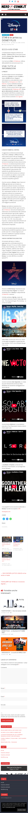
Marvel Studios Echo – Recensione (9, 742)
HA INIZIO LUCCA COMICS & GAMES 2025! (11, 732)
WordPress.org (4, 757)
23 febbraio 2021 (16, 89)
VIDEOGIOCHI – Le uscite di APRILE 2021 (14, 652)
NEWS (11, 35)
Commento (4, 667)
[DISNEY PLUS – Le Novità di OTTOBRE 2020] (14, 616)
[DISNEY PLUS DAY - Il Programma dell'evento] (18, 539)
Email (3, 696)
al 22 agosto (19, 96)
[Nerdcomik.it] (2, 14)
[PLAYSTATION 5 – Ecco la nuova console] (14, 596)
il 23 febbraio (16, 61)
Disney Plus (8, 44)
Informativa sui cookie (10, 807)
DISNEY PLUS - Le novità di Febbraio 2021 (6, 560)
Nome (3, 688)
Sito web (3, 705)
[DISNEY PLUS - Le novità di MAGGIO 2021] (7, 539)
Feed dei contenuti (5, 752)
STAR (13, 44)
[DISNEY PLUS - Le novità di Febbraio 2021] (7, 555)
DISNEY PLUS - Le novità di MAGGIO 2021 (6, 544)
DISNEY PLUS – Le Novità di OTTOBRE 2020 (13, 631)
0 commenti (22, 42)
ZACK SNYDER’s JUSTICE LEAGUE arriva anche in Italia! (13, 574)
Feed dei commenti (5, 755)
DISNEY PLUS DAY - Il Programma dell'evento (18, 544)
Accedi (2, 750)
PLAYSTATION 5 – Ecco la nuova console (14, 611)
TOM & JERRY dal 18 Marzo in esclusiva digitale (13, 583)
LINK (19, 508)
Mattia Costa (15, 42)
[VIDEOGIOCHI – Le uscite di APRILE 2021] (14, 638)
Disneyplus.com (13, 82)
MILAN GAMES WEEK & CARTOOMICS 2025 (11, 730)
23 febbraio (5, 164)
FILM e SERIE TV (6, 35)
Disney (4, 44)
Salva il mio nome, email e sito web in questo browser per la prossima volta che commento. (13, 715)
